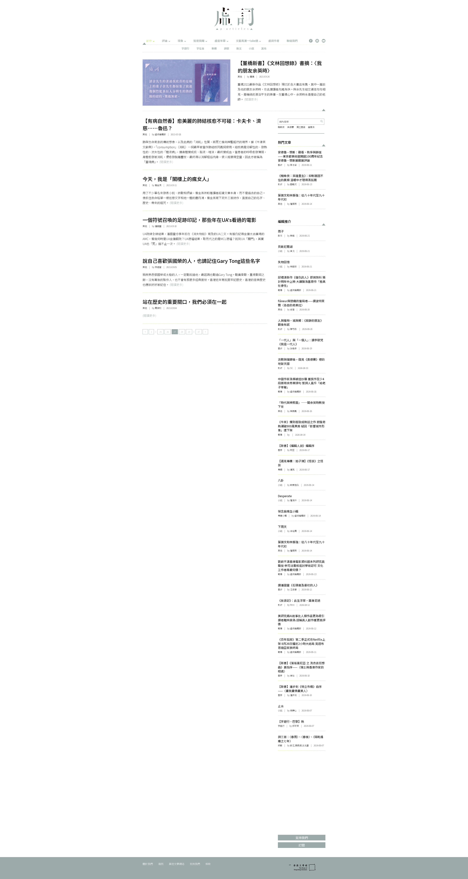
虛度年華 (220, 41)
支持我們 (195, 864)
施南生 (311, 126)
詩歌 (226, 48)
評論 (164, 41)
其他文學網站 (176, 864)
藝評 (280, 164)
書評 (280, 348)
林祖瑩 (158, 267)
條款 (208, 864)
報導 (280, 290)
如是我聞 (198, 41)
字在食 (200, 48)
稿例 (160, 864)
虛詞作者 (273, 41)
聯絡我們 (292, 41)
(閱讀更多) (251, 99)
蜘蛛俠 (281, 126)
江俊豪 (293, 589)
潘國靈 (158, 226)
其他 (263, 48)
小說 (251, 48)
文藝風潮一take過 (247, 41)
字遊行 (185, 48)
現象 (180, 41)
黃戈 (292, 250)
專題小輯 (282, 515)
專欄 (214, 48)
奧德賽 (290, 126)
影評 (280, 184)
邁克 (292, 469)
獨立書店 (301, 126)
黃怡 (292, 675)
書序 (280, 449)
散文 (238, 48)
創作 (149, 41)
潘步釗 (293, 695)
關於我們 (148, 864)
